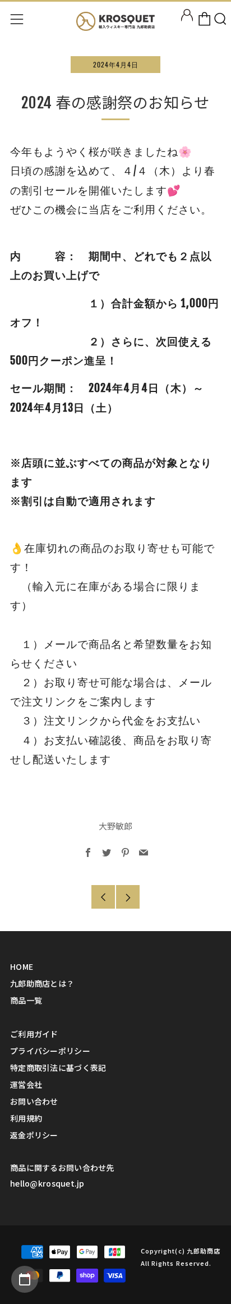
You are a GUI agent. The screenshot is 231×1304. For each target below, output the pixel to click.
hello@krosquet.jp (47, 1183)
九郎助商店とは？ (42, 983)
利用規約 (26, 1118)
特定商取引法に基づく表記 (58, 1067)
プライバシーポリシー (50, 1050)
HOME (21, 966)
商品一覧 (26, 1000)
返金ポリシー (34, 1135)
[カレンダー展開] (24, 1279)
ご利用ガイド (34, 1033)
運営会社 (26, 1084)
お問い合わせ (34, 1101)
